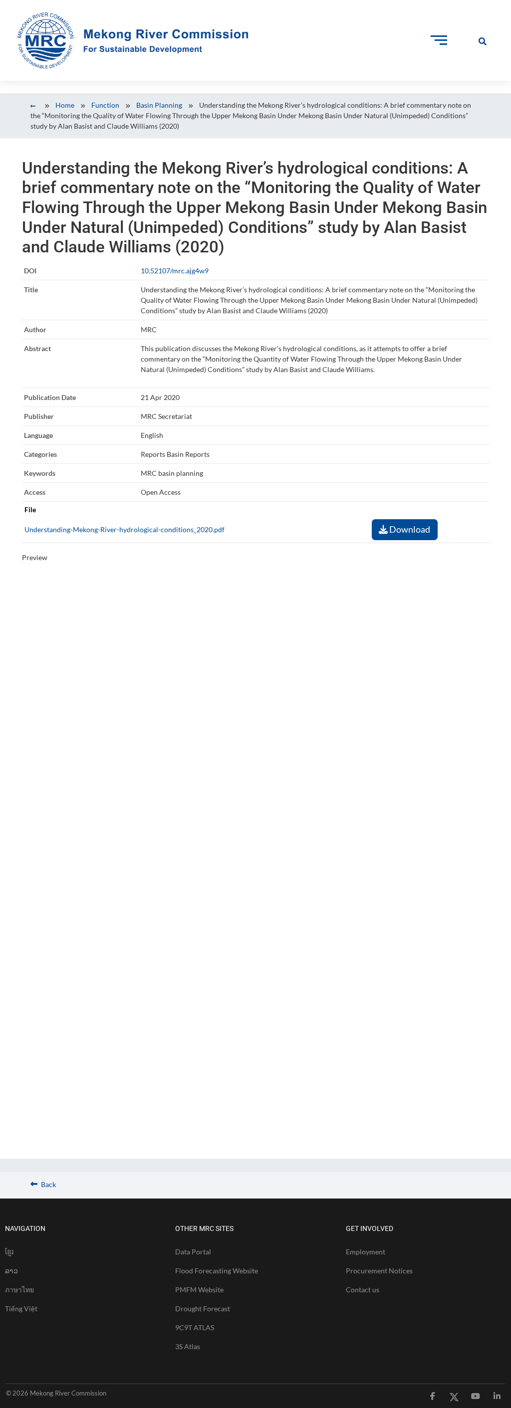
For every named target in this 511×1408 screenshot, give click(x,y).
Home (64, 105)
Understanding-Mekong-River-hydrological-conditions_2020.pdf (124, 529)
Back (47, 1184)
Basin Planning (159, 105)
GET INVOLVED (369, 1228)
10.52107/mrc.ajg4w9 (175, 270)
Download (409, 529)
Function (105, 105)
